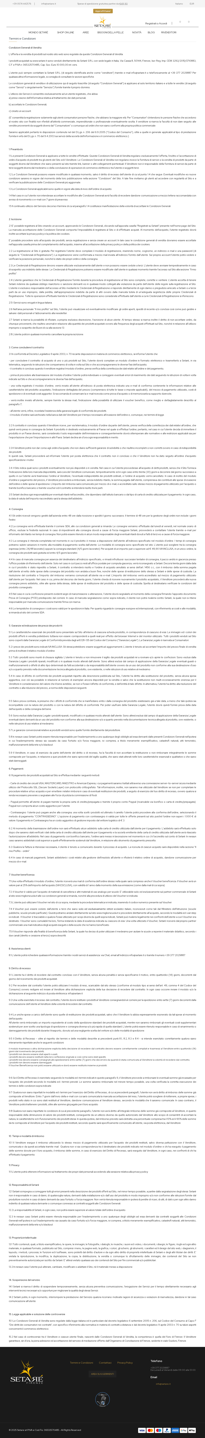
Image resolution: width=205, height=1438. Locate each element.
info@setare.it (138, 72)
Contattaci (105, 1362)
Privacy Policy (125, 1362)
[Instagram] (110, 1384)
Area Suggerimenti (102, 1374)
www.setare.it (40, 60)
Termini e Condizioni (81, 1362)
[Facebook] (95, 1384)
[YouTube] (102, 1384)
